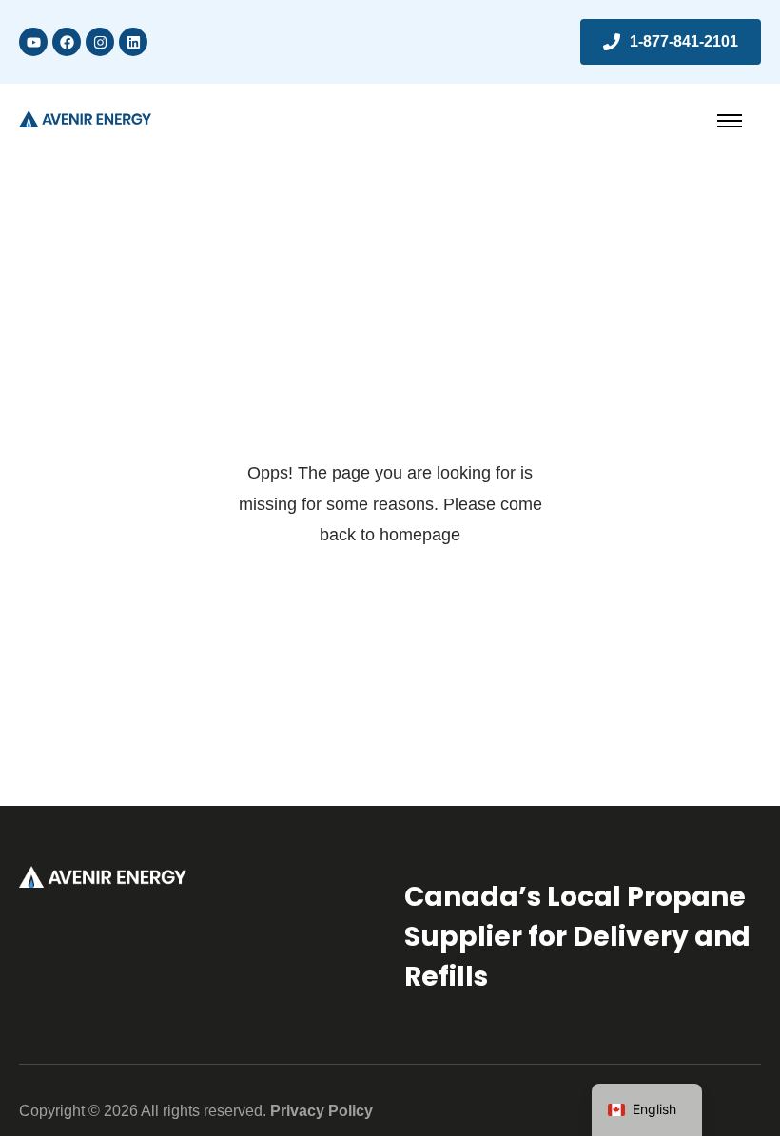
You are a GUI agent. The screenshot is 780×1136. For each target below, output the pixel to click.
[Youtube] (33, 42)
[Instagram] (100, 42)
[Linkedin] (133, 42)
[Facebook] (66, 42)
